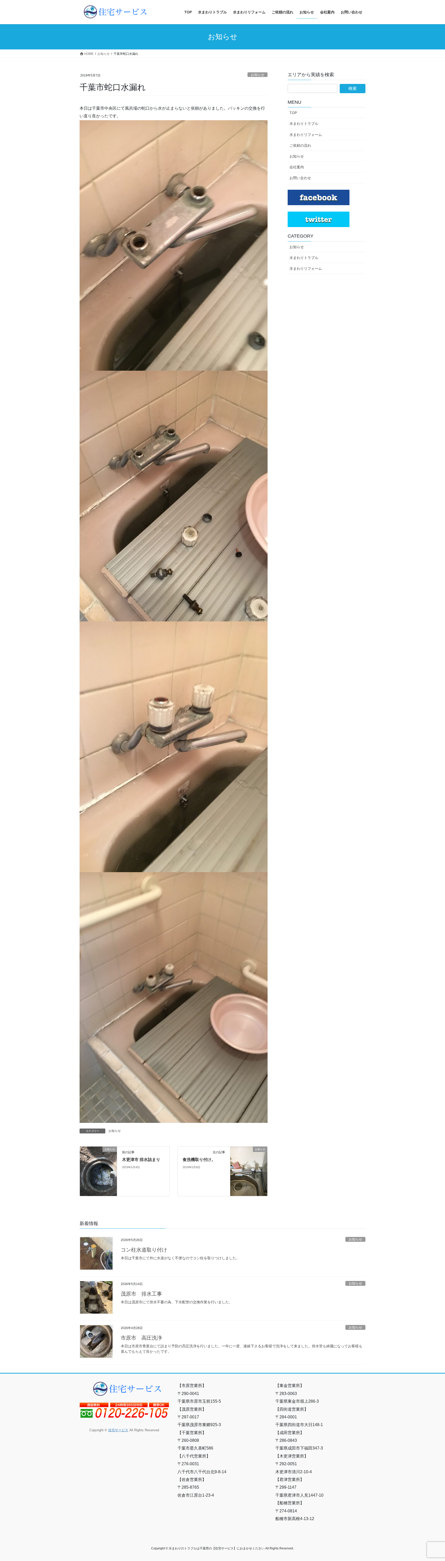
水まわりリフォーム (305, 135)
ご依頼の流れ (300, 145)
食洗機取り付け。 (199, 1159)
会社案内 (296, 167)
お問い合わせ (300, 178)
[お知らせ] (98, 1160)
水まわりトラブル (303, 124)
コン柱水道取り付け (144, 1250)
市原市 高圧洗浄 (141, 1338)
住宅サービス (118, 1430)
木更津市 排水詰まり (141, 1159)
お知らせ (257, 75)
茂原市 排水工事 (141, 1294)
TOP (293, 113)
